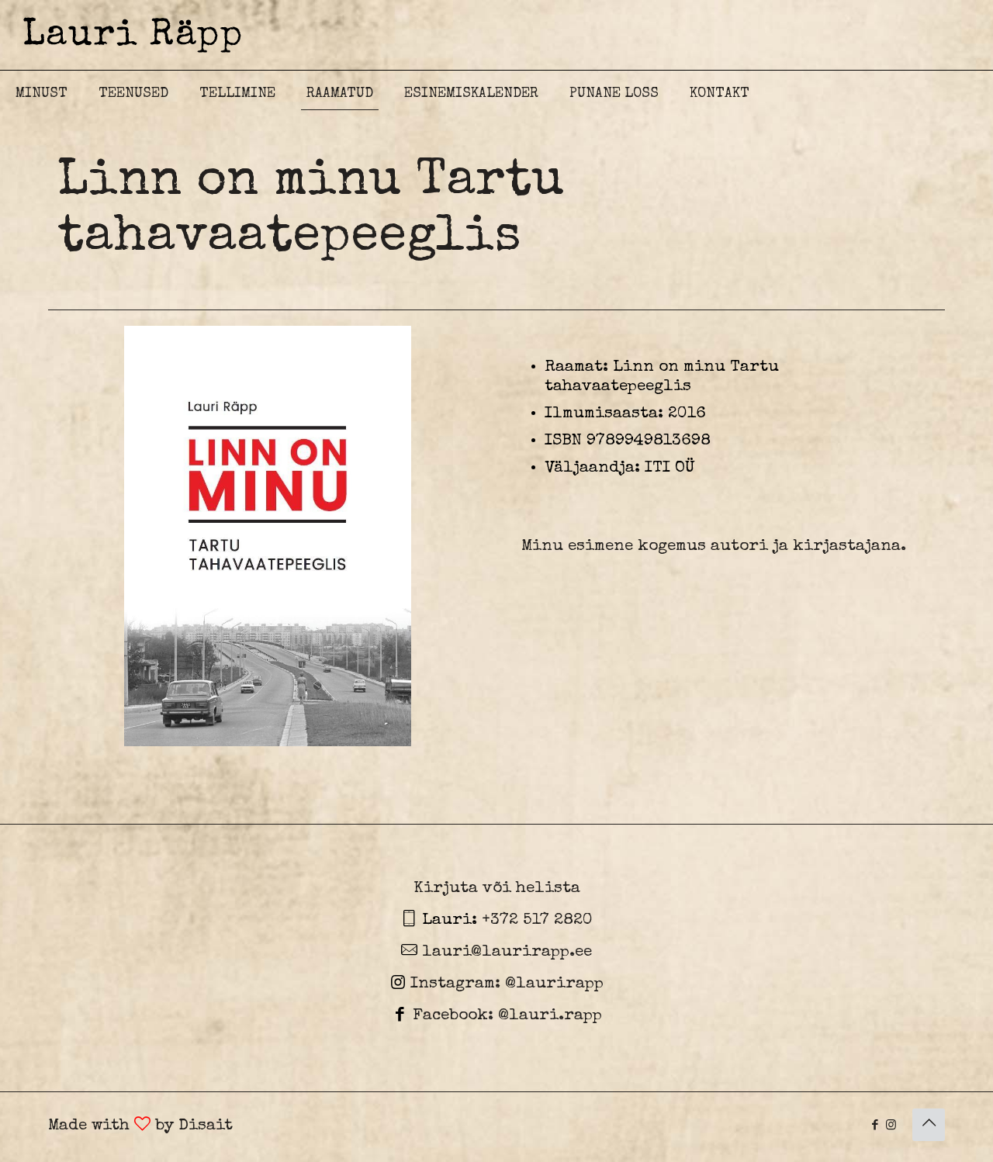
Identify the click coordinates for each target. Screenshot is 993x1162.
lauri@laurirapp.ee (504, 952)
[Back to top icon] (928, 1124)
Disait (205, 1126)
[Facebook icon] (875, 1126)
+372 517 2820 (537, 920)
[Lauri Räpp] (132, 35)
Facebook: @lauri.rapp (505, 1016)
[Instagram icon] (891, 1126)
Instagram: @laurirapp (505, 984)
